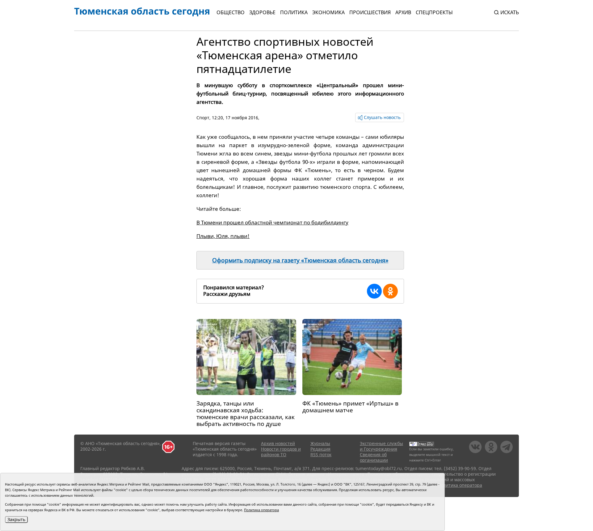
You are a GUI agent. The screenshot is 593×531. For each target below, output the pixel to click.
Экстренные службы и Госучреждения (381, 446)
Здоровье (262, 12)
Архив (403, 12)
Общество (231, 12)
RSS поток (320, 454)
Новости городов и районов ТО (281, 451)
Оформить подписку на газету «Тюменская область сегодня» (300, 260)
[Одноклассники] (390, 291)
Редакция (320, 449)
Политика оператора (460, 485)
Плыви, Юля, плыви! (223, 236)
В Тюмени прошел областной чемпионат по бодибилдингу (272, 222)
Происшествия (370, 12)
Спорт (202, 118)
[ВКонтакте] (374, 291)
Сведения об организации (374, 457)
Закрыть (16, 519)
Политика (294, 12)
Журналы (320, 443)
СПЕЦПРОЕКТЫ (434, 12)
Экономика (328, 12)
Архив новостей (278, 443)
